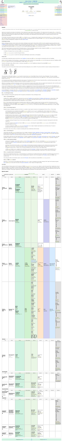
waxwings (33, 149)
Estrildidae (24, 116)
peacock (15, 84)
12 (51, 265)
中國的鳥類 (20, 2)
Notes (1, 19)
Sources (1, 20)
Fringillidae (3, 44)
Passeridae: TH (59, 13)
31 (58, 198)
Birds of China (28, 1)
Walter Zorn (45, 439)
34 (53, 265)
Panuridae (54, 132)
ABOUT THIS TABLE (31, 173)
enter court (39, 266)
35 (4, 99)
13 (52, 265)
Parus (14, 134)
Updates (1, 23)
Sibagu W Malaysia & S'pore (3, 15)
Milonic (22, 439)
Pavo (4, 162)
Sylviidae (53, 136)
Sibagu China (2, 9)
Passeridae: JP (59, 8)
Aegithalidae (34, 134)
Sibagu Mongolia (2, 6)
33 (59, 198)
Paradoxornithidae (47, 132)
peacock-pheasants (25, 162)
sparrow (57, 198)
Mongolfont (9, 6)
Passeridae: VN (59, 12)
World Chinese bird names (2, 17)
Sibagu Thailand (2, 13)
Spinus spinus (25, 39)
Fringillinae (41, 98)
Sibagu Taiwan (2, 10)
